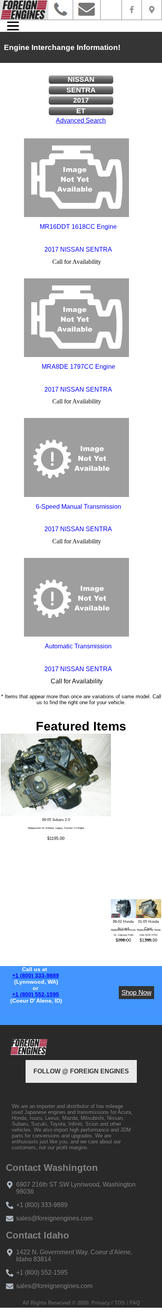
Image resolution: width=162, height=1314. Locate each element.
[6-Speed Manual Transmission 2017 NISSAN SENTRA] (76, 457)
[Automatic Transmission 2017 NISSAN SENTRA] (76, 597)
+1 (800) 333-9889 (35, 975)
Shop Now (136, 992)
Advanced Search (81, 120)
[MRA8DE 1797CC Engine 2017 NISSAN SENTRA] (76, 317)
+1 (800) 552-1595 (35, 994)
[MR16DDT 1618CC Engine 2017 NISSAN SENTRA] (76, 177)
